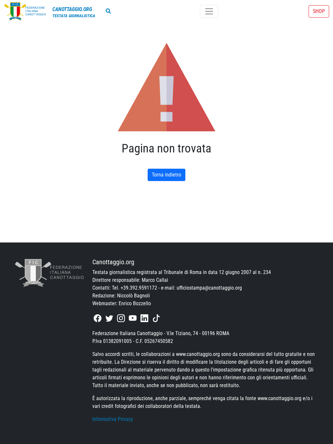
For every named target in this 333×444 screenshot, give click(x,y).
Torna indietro (166, 175)
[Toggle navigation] (209, 11)
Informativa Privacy (112, 419)
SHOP (319, 11)
